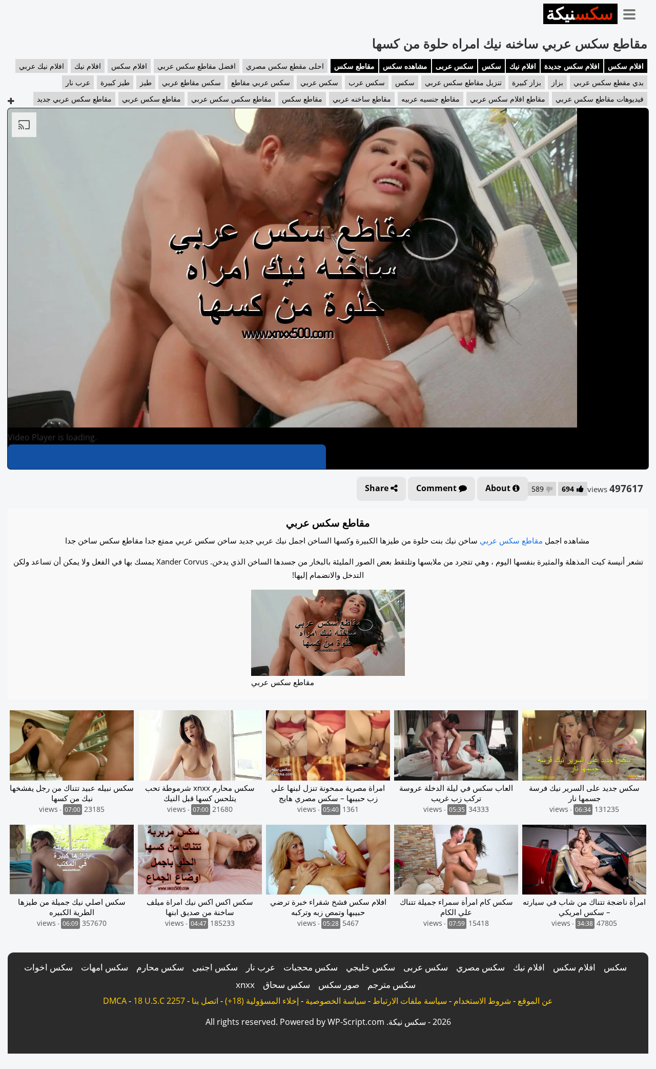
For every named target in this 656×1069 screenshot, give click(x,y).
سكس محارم (160, 967)
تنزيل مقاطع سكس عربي (463, 82)
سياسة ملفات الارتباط (410, 1000)
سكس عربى (455, 66)
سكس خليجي (370, 967)
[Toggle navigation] (633, 12)
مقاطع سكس (354, 66)
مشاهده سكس (405, 66)
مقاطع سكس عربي (151, 99)
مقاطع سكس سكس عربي (231, 99)
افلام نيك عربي (41, 66)
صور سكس (338, 984)
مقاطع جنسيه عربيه (430, 99)
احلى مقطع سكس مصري (285, 66)
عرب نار (78, 82)
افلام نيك (522, 66)
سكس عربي (319, 82)
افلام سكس (626, 66)
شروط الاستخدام (482, 1000)
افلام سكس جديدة (572, 66)
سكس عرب (366, 82)
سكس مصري (480, 967)
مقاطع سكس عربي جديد (74, 99)
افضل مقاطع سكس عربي (196, 66)
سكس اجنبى (215, 967)
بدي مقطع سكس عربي (608, 82)
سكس (491, 66)
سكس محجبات (310, 967)
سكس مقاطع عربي (191, 82)
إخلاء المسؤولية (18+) (262, 1000)
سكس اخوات (48, 967)
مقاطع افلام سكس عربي (507, 99)
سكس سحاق (286, 984)
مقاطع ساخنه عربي (362, 99)
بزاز (557, 82)
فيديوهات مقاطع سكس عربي (600, 99)
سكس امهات (104, 967)
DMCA (115, 1000)
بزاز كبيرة (526, 82)
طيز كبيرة (115, 82)
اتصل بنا (205, 1000)
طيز (146, 82)
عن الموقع (535, 1000)
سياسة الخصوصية (335, 1000)
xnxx (245, 984)
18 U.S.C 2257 (159, 1000)
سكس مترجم (391, 984)
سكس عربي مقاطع (260, 82)
